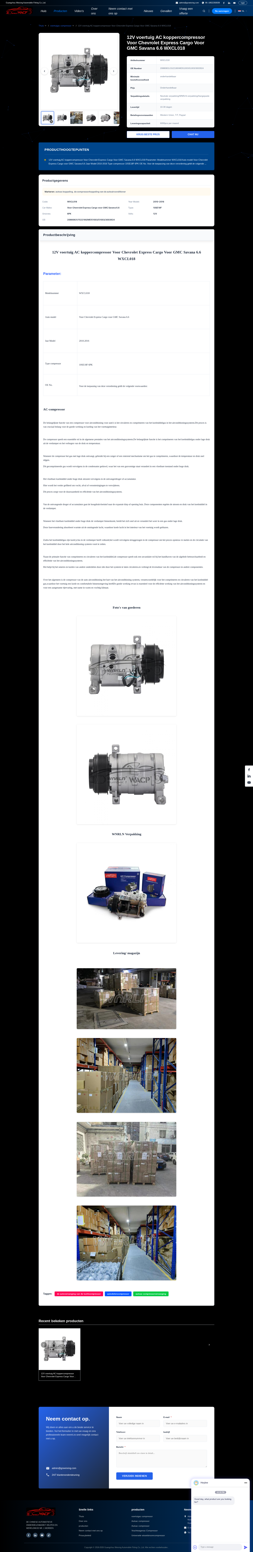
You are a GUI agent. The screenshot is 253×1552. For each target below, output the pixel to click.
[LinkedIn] (35, 1535)
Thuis (41, 25)
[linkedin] (229, 3)
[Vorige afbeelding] (44, 71)
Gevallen (166, 11)
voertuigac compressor (60, 25)
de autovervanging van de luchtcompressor (79, 1294)
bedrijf (166, 1432)
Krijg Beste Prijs (148, 134)
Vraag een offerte (186, 11)
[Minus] (245, 1483)
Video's (79, 11)
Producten (60, 11)
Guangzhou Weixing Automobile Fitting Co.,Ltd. (124, 1547)
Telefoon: (121, 1432)
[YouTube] (42, 1535)
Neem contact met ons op (120, 11)
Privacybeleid (85, 1535)
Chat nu (193, 134)
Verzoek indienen (134, 1476)
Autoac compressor (140, 1521)
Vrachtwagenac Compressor (144, 1530)
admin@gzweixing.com (189, 3)
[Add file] (195, 1547)
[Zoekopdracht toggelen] (204, 11)
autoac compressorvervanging (151, 1294)
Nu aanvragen (222, 11)
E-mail (167, 1417)
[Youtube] (234, 3)
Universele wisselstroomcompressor (148, 1535)
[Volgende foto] (113, 71)
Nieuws (148, 11)
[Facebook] (224, 3)
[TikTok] (48, 1535)
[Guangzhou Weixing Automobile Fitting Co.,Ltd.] (40, 1517)
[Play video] (79, 71)
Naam (119, 1417)
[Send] (245, 1547)
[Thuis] (19, 13)
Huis (43, 11)
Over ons (94, 11)
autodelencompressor (118, 1294)
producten (83, 1526)
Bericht (120, 1447)
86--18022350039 (212, 3)
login (243, 3)
